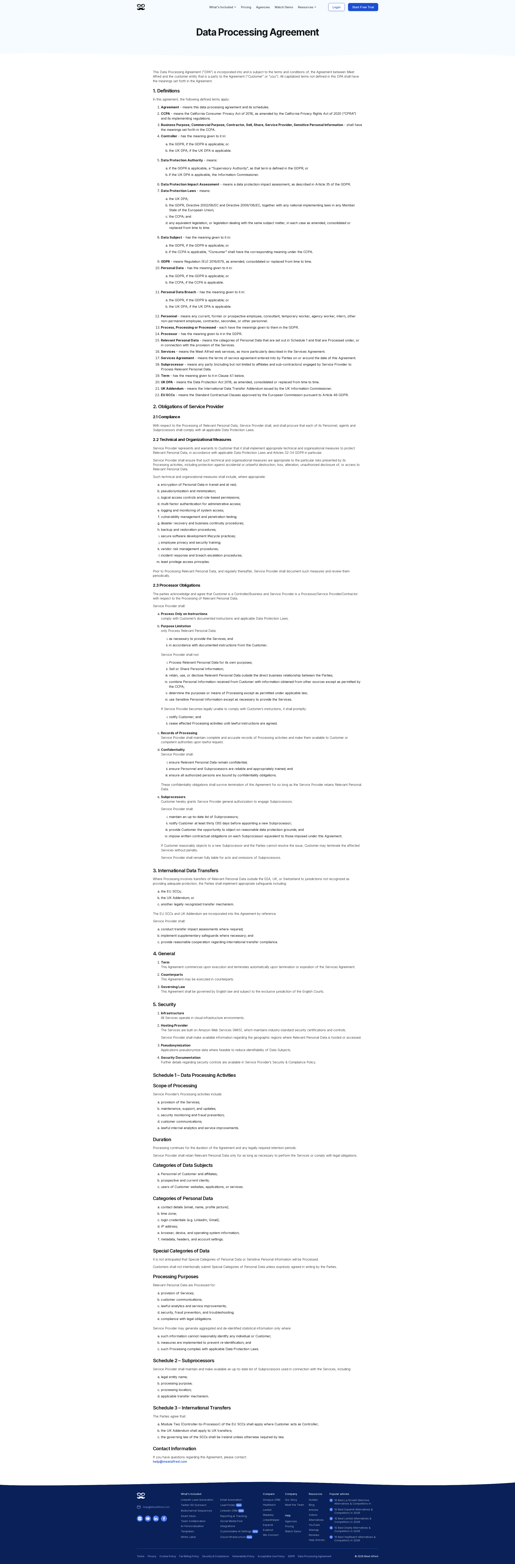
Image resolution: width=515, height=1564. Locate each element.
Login (337, 7)
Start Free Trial (363, 7)
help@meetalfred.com (170, 1461)
